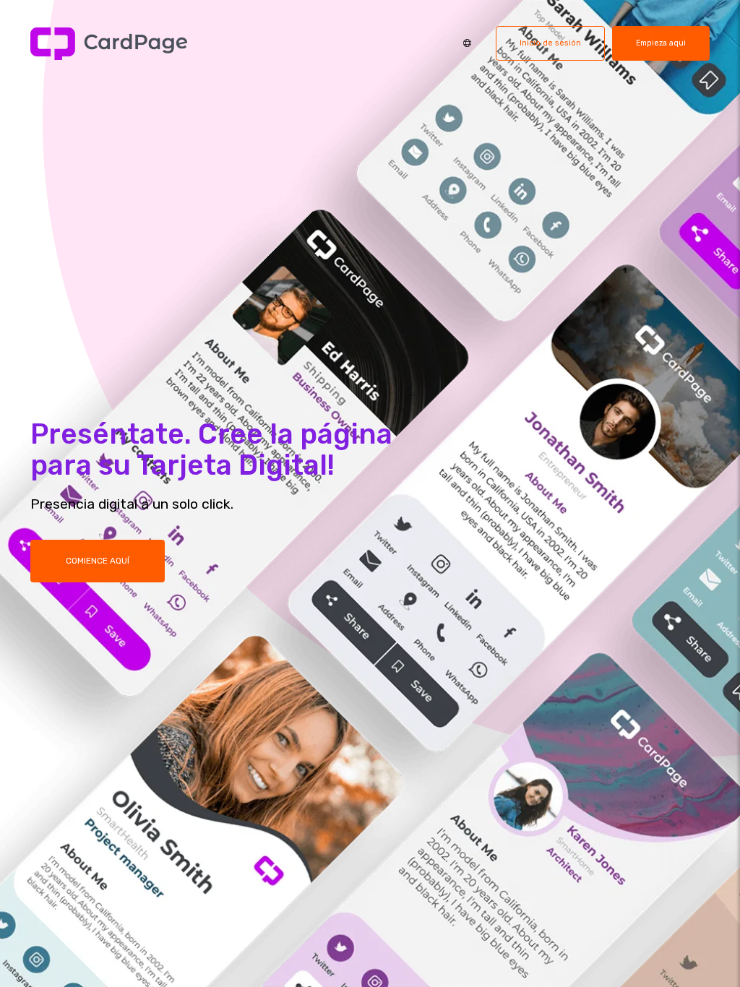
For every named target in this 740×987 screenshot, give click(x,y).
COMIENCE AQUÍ (97, 561)
